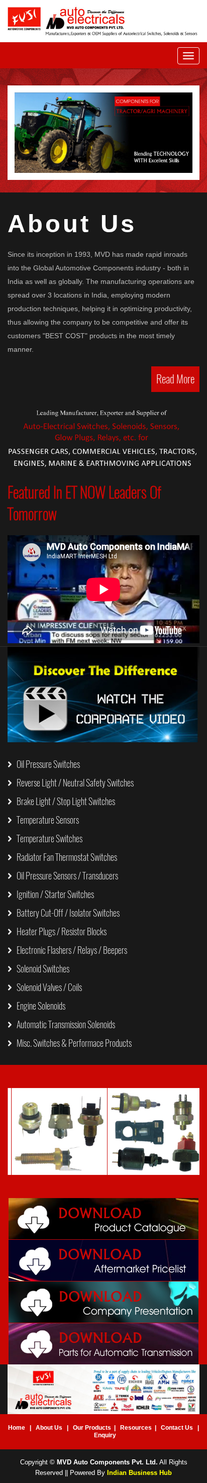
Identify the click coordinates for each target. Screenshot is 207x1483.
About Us (49, 1427)
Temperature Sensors (45, 820)
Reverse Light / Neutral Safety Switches (73, 782)
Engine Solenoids (38, 1006)
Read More (175, 378)
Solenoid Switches (40, 968)
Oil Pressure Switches (46, 764)
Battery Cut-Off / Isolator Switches (66, 913)
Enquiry (105, 1435)
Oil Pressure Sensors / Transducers (65, 875)
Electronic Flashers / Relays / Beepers (69, 950)
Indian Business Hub (139, 1472)
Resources (136, 1427)
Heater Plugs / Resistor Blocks (59, 931)
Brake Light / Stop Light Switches (63, 801)
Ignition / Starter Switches (53, 894)
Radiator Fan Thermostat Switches (64, 857)
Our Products (92, 1427)
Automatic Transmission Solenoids (63, 1024)
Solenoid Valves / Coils (47, 987)
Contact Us (177, 1427)
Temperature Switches (47, 838)
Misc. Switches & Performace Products (72, 1043)
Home (16, 1427)
